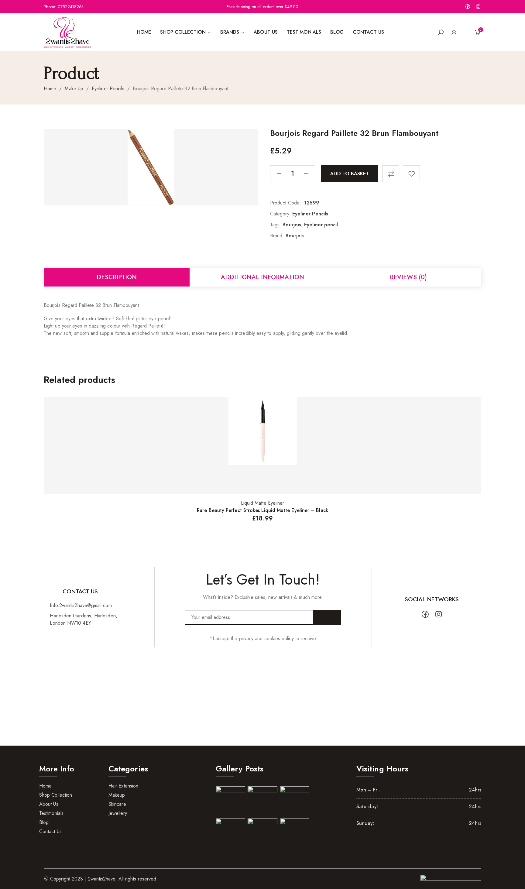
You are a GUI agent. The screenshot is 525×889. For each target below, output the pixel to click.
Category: (280, 213)
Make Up (74, 88)
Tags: (275, 224)
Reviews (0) (408, 277)
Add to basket (349, 173)
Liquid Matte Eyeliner (262, 502)
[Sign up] (327, 617)
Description (117, 277)
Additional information (262, 277)
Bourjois (292, 224)
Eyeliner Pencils (108, 88)
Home (50, 88)
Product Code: (285, 202)
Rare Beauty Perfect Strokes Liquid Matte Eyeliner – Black (262, 510)
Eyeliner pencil (321, 224)
